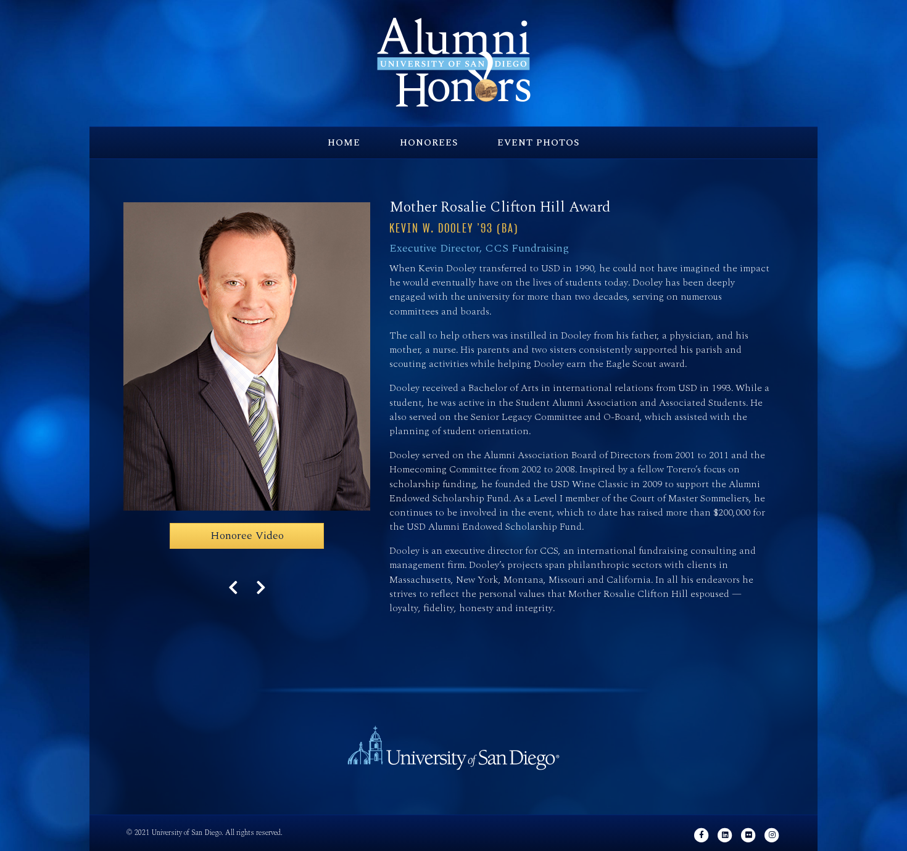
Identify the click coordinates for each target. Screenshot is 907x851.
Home (344, 143)
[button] (247, 536)
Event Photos (538, 143)
